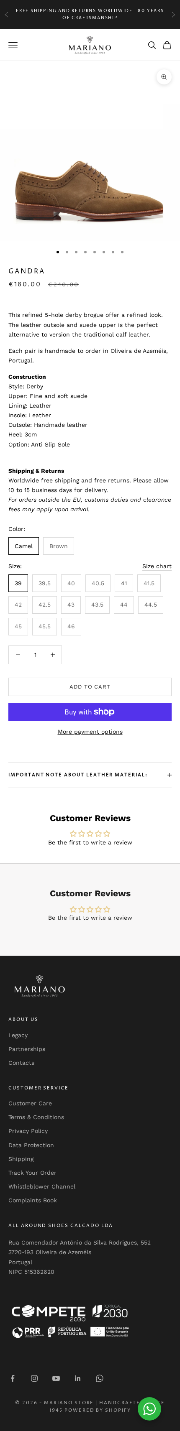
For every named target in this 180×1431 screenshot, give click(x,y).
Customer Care (30, 1103)
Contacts (21, 1062)
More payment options (90, 731)
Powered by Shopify (97, 1410)
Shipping (20, 1159)
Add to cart (90, 687)
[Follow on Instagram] (34, 1378)
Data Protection (31, 1145)
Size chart (157, 566)
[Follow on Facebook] (12, 1378)
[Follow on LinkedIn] (78, 1378)
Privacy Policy (28, 1130)
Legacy (18, 1035)
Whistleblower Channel (41, 1186)
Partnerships (26, 1049)
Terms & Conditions (36, 1117)
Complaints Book (32, 1200)
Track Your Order (32, 1172)
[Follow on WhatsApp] (99, 1378)
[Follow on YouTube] (56, 1378)
